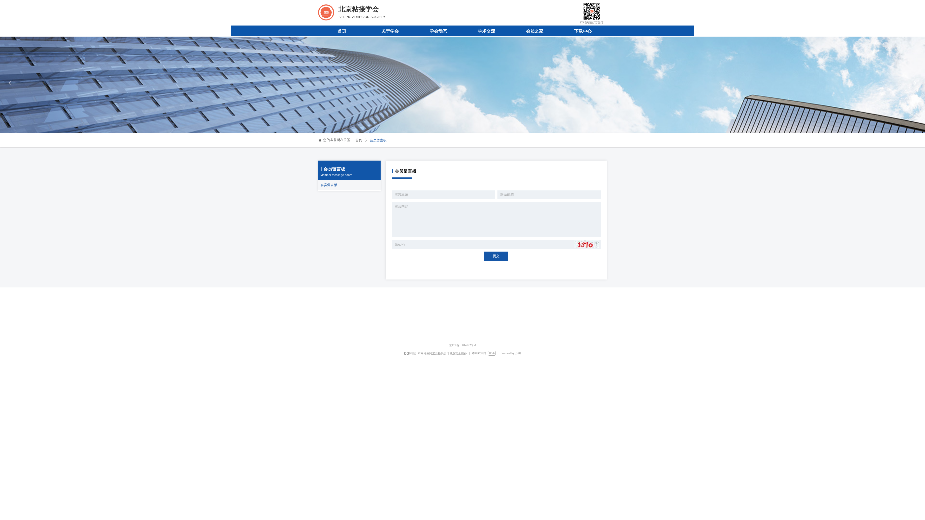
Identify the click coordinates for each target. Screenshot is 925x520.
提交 (496, 256)
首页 (358, 140)
